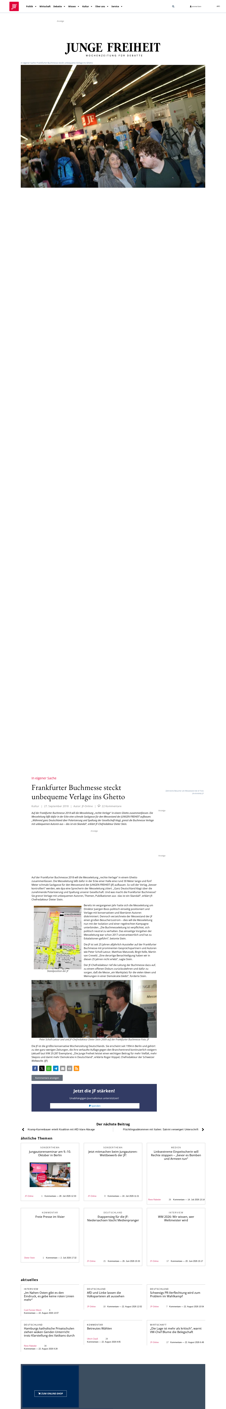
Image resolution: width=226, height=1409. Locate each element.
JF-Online (29, 1196)
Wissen (72, 6)
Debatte (57, 6)
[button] (173, 6)
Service (115, 6)
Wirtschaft (45, 6)
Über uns (100, 6)
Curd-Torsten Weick (33, 1310)
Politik (29, 6)
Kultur (85, 6)
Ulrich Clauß (92, 1339)
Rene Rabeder (154, 1199)
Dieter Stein (29, 1258)
